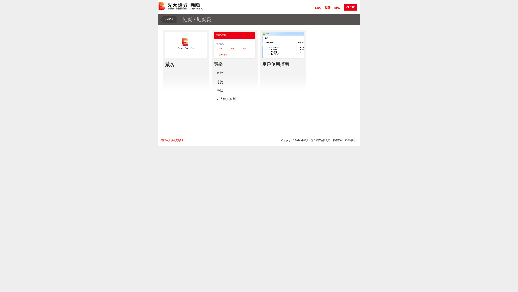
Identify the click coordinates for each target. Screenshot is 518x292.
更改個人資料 (226, 99)
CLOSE (350, 7)
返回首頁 (169, 19)
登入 (169, 63)
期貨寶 (204, 19)
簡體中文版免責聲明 (172, 140)
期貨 (187, 19)
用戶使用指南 (275, 64)
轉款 (220, 90)
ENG (318, 7)
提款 (220, 81)
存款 (220, 73)
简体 (337, 7)
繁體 (328, 7)
